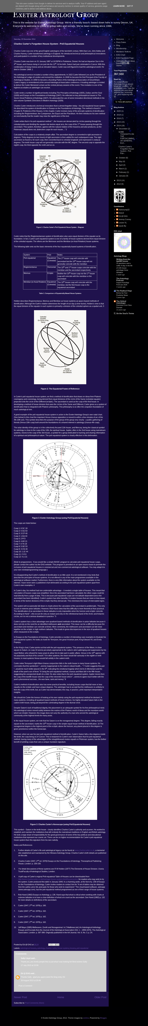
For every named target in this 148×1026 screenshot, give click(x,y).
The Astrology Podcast (122, 279)
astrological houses (28, 948)
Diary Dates (121, 42)
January (122, 176)
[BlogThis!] (51, 945)
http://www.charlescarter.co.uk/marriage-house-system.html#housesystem (48, 879)
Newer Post (20, 997)
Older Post (100, 997)
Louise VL (123, 223)
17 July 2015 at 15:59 (29, 965)
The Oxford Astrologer (121, 302)
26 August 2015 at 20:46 (31, 980)
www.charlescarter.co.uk (84, 850)
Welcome (120, 39)
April (121, 165)
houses (73, 948)
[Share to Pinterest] (58, 945)
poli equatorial (82, 948)
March (121, 169)
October (122, 158)
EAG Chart (120, 55)
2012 (119, 184)
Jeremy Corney (125, 219)
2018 (119, 115)
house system (63, 948)
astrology (41, 948)
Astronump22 (124, 210)
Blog (118, 45)
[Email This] (49, 945)
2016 (119, 118)
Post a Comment (25, 986)
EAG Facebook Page (125, 58)
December (123, 129)
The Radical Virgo (124, 291)
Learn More (119, 6)
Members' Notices (123, 52)
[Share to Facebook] (56, 945)
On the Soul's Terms (125, 313)
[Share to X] (54, 945)
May (121, 161)
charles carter (51, 948)
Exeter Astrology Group (55, 14)
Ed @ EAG (25, 973)
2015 (119, 122)
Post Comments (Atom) (34, 1003)
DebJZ (121, 213)
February (123, 172)
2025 (119, 111)
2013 (119, 180)
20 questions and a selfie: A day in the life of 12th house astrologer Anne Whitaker (124, 267)
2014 (119, 126)
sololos (86, 1018)
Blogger (103, 1018)
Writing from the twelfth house (123, 260)
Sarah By (122, 226)
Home (60, 997)
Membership (121, 49)
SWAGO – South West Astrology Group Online (125, 63)
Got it (130, 6)
